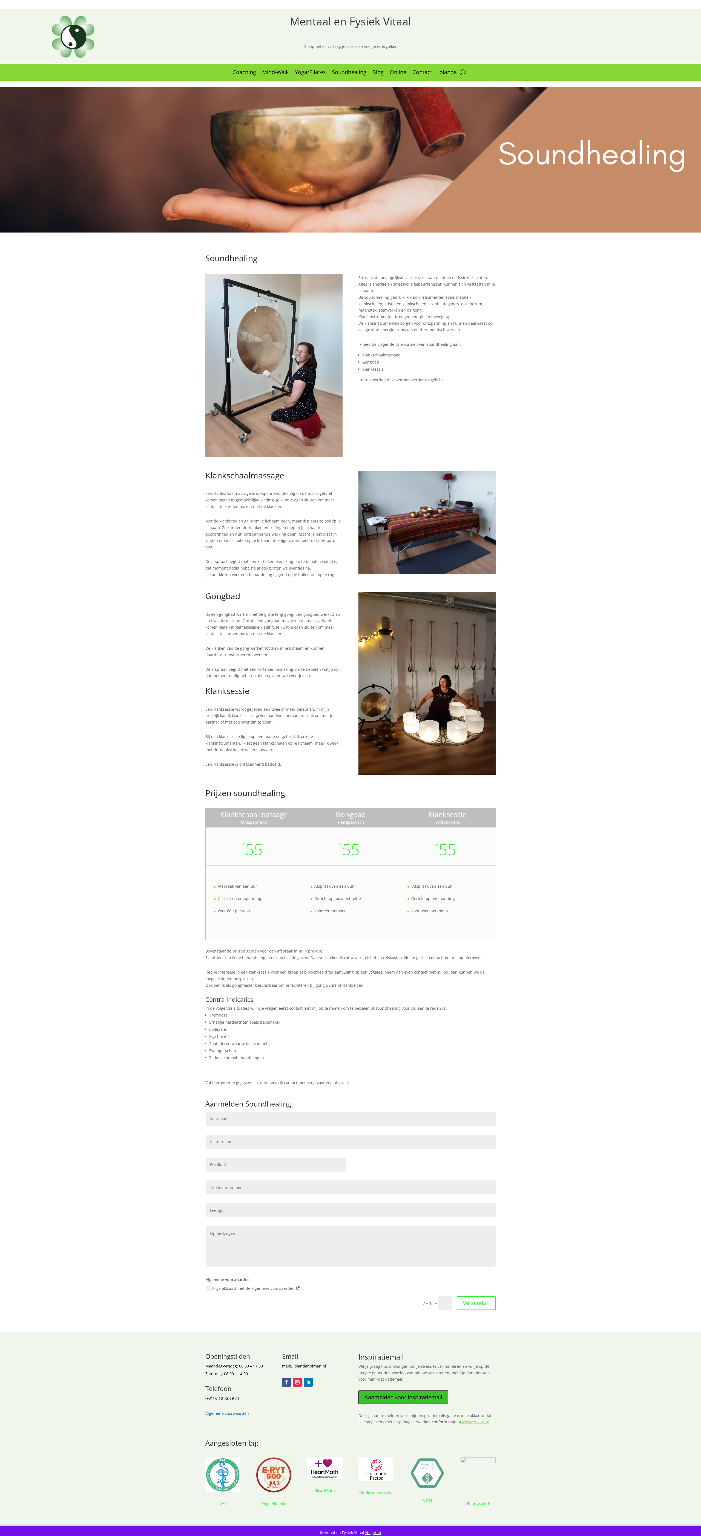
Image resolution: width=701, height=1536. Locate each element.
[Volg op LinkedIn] (308, 1382)
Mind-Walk (275, 73)
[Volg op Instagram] (297, 1382)
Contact (422, 73)
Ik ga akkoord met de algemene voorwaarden (254, 1288)
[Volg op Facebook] (286, 1382)
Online (398, 73)
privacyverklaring (473, 1421)
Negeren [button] (373, 1532)
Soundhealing (349, 73)
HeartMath (325, 1490)
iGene (427, 1500)
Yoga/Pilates (310, 73)
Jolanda (447, 73)
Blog (378, 73)
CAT (222, 1503)
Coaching (244, 73)
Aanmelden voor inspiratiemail (403, 1397)
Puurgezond (478, 1503)
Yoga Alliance (274, 1503)
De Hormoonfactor (376, 1492)
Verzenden (476, 1302)
